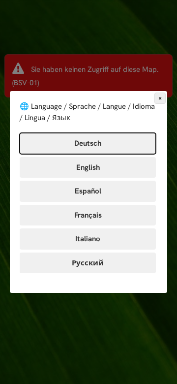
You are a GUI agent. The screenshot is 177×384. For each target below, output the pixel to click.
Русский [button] (88, 263)
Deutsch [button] (87, 143)
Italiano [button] (87, 239)
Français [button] (88, 215)
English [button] (88, 167)
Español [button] (88, 191)
